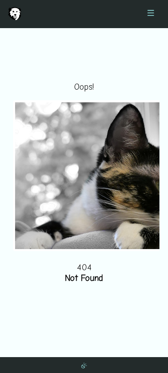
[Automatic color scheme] (84, 365)
